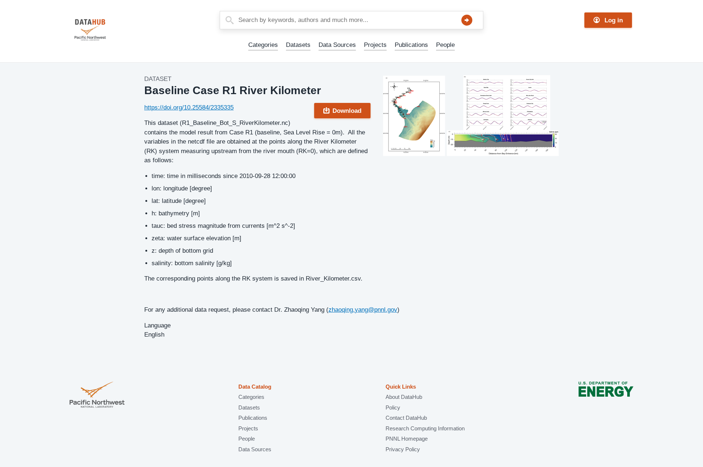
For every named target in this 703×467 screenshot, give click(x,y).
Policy (393, 407)
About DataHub (404, 397)
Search (466, 20)
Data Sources (337, 44)
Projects (375, 44)
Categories (263, 44)
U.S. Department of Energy (606, 395)
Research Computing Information (425, 428)
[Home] (107, 29)
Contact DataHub (406, 418)
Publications (411, 44)
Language (157, 325)
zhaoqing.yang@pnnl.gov (362, 309)
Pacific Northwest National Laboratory (97, 395)
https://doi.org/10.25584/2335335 (189, 107)
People (445, 44)
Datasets (298, 44)
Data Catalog (254, 386)
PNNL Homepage (407, 439)
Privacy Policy (403, 449)
